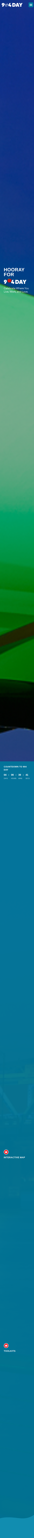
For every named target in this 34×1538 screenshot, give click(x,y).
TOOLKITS (9, 1351)
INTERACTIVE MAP (14, 1157)
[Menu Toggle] (31, 4)
